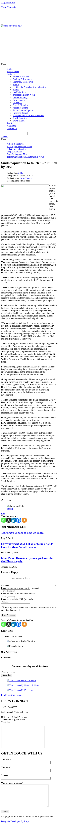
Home (9, 69)
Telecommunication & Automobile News (25, 157)
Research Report (20, 113)
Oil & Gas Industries (16, 149)
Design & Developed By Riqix (15, 821)
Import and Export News (24, 95)
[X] (8, 520)
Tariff (9, 123)
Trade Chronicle (8, 7)
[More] (24, 520)
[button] (29, 64)
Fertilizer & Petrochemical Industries (29, 87)
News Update (19, 100)
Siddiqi (21, 173)
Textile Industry (20, 118)
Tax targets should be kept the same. (22, 532)
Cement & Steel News (23, 82)
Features (10, 74)
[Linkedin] (13, 520)
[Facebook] (18, 520)
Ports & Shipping (20, 105)
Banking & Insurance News (19, 146)
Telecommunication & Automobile (28, 115)
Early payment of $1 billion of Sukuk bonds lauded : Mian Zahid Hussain (27, 545)
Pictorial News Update (23, 110)
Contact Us (12, 128)
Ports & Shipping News (17, 154)
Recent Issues (13, 71)
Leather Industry (20, 97)
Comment (5, 585)
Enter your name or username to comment (20, 588)
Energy (16, 84)
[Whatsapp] (3, 520)
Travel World (18, 120)
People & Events (20, 108)
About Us (11, 126)
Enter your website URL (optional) (17, 599)
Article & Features (21, 76)
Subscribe (6, 675)
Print (3, 513)
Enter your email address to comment (18, 593)
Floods (16, 89)
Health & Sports (20, 92)
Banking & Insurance (22, 79)
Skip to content (8, 2)
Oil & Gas (17, 102)
